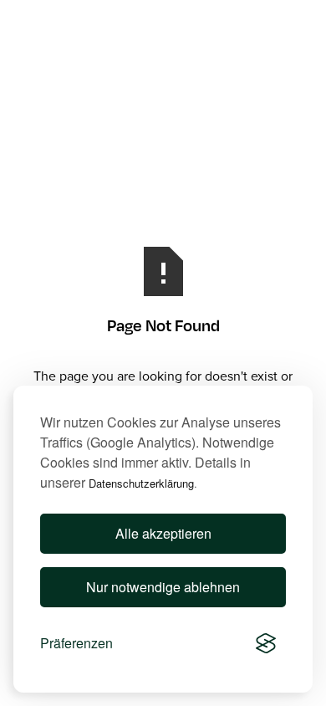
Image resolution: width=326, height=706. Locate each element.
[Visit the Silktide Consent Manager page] (266, 643)
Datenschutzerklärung (141, 483)
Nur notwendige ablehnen (163, 586)
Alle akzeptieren (163, 533)
